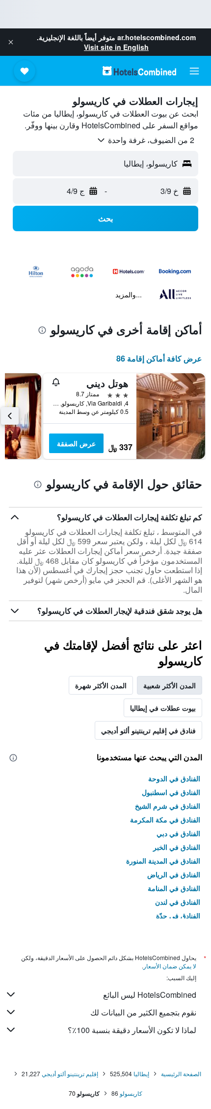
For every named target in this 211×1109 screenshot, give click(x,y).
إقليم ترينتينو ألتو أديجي (70, 1073)
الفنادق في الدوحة (174, 778)
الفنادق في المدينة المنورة (163, 861)
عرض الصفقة (76, 443)
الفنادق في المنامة (174, 888)
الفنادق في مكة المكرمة (165, 819)
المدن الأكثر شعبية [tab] (169, 685)
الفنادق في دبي (178, 833)
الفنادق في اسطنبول (171, 792)
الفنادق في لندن (177, 902)
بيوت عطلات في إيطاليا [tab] (163, 708)
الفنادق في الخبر (176, 847)
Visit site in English (116, 47)
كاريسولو (131, 1093)
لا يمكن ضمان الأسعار (169, 966)
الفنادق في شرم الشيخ (167, 806)
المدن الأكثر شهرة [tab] (101, 685)
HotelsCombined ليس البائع (149, 994)
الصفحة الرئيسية (181, 1073)
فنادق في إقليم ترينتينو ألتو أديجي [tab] (148, 730)
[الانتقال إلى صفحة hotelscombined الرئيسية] (139, 70)
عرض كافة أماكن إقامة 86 (159, 358)
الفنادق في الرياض (173, 874)
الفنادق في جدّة (178, 915)
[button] (11, 42)
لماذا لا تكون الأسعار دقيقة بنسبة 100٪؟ (132, 1030)
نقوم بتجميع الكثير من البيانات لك (143, 1012)
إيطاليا (141, 1073)
